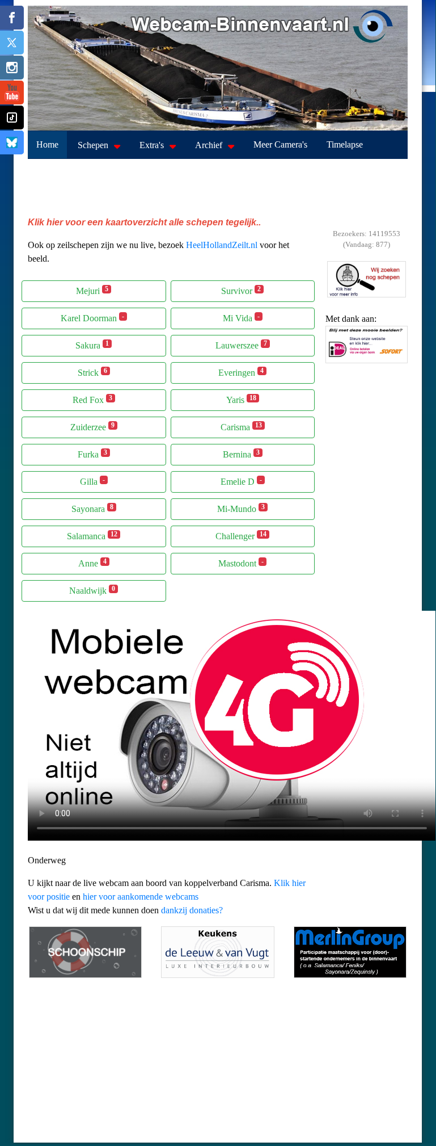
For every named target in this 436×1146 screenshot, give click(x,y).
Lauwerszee (241, 344)
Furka (92, 453)
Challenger (240, 535)
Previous (336, 365)
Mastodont (241, 562)
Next (396, 365)
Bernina (241, 453)
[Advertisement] (218, 187)
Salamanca (92, 535)
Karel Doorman (92, 317)
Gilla (92, 481)
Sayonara (92, 508)
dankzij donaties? (192, 910)
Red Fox (92, 399)
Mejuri (92, 290)
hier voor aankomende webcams (140, 896)
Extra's (151, 145)
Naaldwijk (92, 590)
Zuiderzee (92, 426)
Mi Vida (241, 317)
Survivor (241, 290)
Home (47, 144)
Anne (92, 562)
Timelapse (345, 144)
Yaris (241, 399)
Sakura (92, 344)
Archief (208, 145)
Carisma (241, 426)
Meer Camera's (280, 144)
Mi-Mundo (241, 508)
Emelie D (241, 481)
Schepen (93, 145)
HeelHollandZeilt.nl (221, 245)
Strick (92, 372)
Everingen (241, 372)
